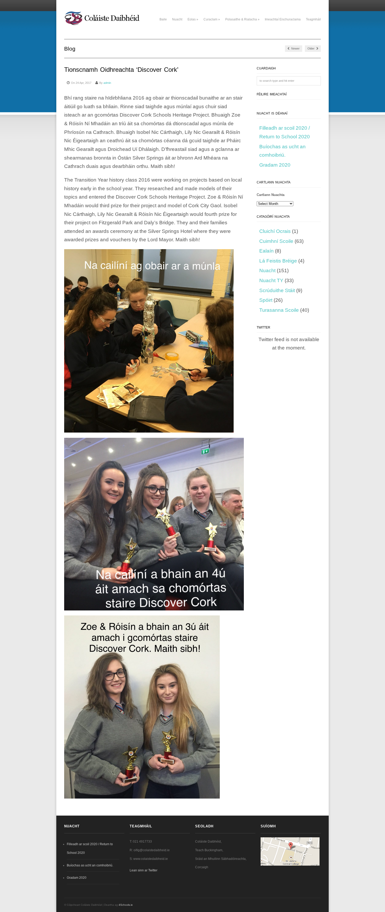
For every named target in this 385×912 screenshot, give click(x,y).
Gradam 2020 (274, 165)
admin (107, 82)
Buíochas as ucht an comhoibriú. (90, 865)
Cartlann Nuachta (270, 195)
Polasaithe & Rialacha (242, 19)
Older (311, 48)
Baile (163, 19)
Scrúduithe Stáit (277, 290)
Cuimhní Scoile (276, 241)
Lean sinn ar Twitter (143, 870)
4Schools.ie (126, 904)
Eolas (193, 19)
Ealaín (266, 251)
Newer (295, 48)
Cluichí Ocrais (275, 231)
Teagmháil (313, 19)
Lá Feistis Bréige (278, 261)
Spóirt (265, 300)
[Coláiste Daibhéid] (102, 25)
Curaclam (212, 19)
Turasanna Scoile (279, 310)
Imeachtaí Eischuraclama (283, 19)
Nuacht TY (271, 280)
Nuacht (177, 19)
